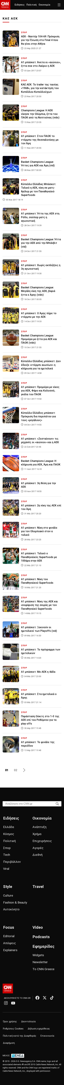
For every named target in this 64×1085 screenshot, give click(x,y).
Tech (6, 855)
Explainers (10, 950)
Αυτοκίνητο (11, 909)
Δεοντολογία (28, 1021)
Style (7, 886)
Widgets (38, 955)
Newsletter (40, 962)
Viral (6, 869)
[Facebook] (37, 998)
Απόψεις (9, 943)
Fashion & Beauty (15, 902)
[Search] (57, 803)
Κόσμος (8, 834)
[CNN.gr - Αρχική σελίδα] (8, 988)
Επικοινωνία (47, 1035)
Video (37, 927)
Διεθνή (37, 855)
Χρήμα (36, 834)
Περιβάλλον (12, 862)
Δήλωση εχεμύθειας (39, 1028)
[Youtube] (13, 1003)
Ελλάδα (8, 827)
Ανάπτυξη (39, 827)
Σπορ (7, 848)
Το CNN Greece (43, 969)
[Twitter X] (45, 998)
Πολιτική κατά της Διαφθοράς (19, 1035)
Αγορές (37, 848)
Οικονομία (44, 4)
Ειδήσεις (19, 4)
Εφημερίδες (43, 946)
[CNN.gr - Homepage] (5, 5)
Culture (8, 895)
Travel (38, 886)
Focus (8, 927)
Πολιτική (31, 4)
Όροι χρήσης (10, 1021)
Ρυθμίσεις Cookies (13, 1028)
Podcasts (41, 937)
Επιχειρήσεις (42, 841)
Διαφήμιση (9, 1043)
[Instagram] (6, 1003)
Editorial (8, 936)
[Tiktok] (52, 998)
